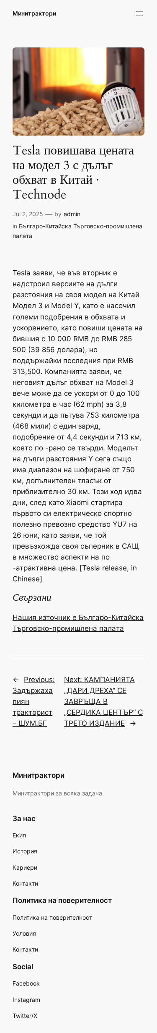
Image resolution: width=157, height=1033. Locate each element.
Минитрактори (34, 13)
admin (72, 213)
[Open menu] (139, 13)
